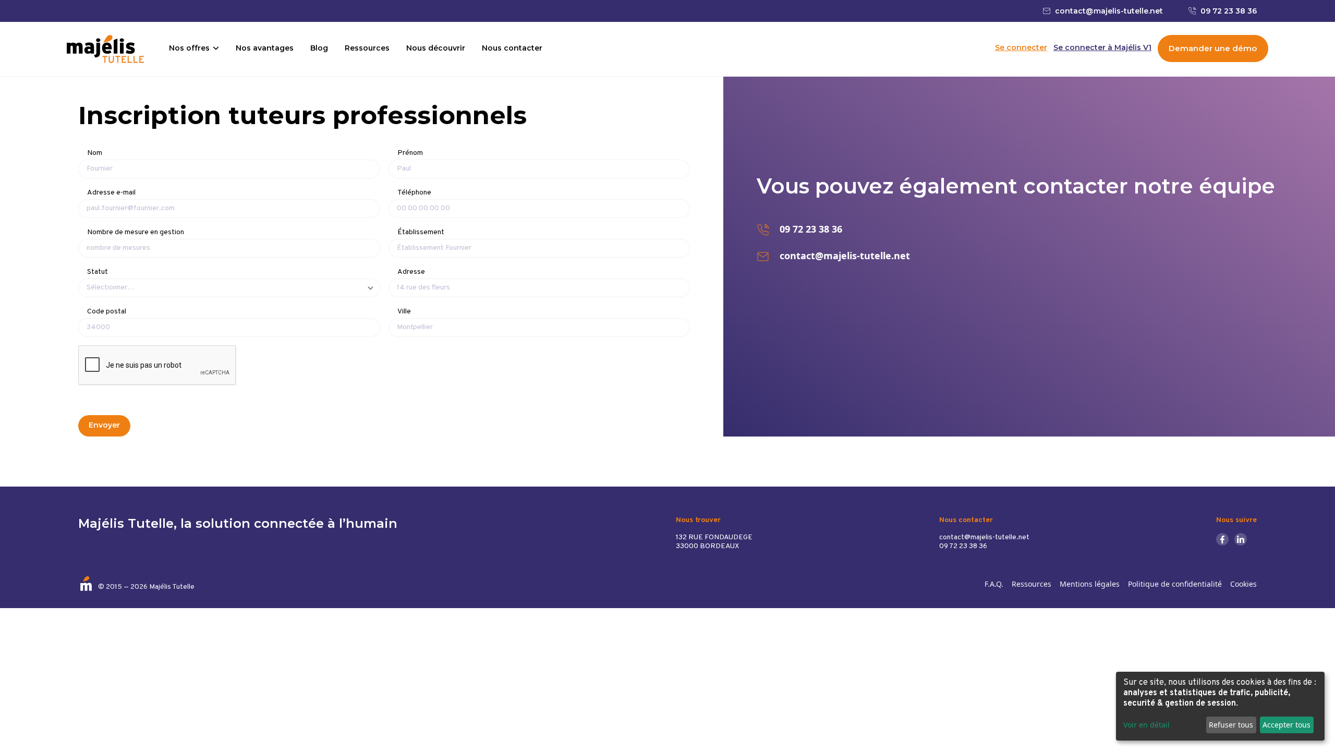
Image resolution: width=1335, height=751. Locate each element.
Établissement (420, 232)
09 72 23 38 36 (1228, 11)
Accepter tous (1286, 725)
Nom (94, 153)
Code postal (106, 311)
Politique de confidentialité (1175, 583)
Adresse (411, 272)
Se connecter (1021, 47)
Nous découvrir (435, 48)
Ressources (367, 48)
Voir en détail (1146, 725)
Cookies (1243, 583)
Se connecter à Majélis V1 (1102, 47)
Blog (319, 48)
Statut (97, 272)
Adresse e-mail (111, 192)
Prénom (410, 153)
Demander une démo (1213, 48)
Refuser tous (1231, 725)
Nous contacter (512, 48)
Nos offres (189, 48)
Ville (404, 311)
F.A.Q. (994, 583)
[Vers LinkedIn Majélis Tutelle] (1242, 539)
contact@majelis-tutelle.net (1109, 11)
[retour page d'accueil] (105, 49)
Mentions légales (1090, 583)
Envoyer (104, 425)
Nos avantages (265, 48)
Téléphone (414, 192)
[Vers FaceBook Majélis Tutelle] (1225, 539)
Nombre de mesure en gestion (135, 232)
